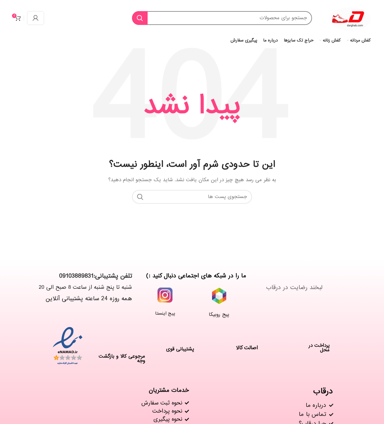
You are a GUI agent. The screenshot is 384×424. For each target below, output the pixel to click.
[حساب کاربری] (35, 18)
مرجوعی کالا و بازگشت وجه (122, 358)
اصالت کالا (247, 348)
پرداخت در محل (319, 348)
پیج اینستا (165, 313)
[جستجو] (140, 18)
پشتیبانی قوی (180, 349)
